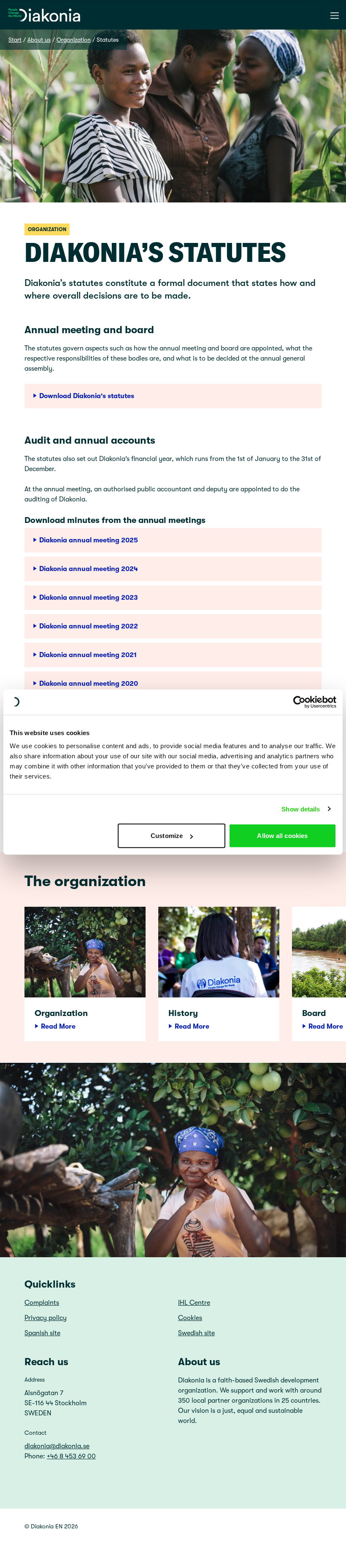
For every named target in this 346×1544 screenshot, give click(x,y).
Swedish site (196, 1333)
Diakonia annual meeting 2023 (88, 597)
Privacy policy (45, 1318)
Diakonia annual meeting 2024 (88, 569)
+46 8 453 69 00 (71, 1456)
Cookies (190, 1318)
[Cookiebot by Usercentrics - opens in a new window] (299, 701)
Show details (300, 808)
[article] (85, 974)
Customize (167, 835)
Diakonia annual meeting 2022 (88, 626)
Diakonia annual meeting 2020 (88, 683)
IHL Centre (194, 1303)
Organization (74, 39)
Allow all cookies (282, 835)
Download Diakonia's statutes (86, 396)
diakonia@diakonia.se (56, 1446)
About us (39, 39)
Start (15, 39)
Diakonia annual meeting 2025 (88, 540)
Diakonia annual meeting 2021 (88, 655)
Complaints (41, 1303)
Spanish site (42, 1333)
